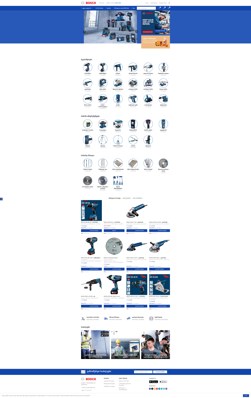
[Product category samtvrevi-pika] (102, 165)
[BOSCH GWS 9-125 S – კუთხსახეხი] (136, 246)
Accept (246, 395)
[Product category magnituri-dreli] (163, 70)
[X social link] (152, 389)
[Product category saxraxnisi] (87, 70)
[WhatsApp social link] (162, 389)
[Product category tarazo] (133, 142)
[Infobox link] (91, 318)
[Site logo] (88, 2)
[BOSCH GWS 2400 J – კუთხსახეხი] (159, 246)
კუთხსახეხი (143, 224)
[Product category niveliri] (118, 126)
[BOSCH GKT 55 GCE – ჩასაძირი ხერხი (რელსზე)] (159, 284)
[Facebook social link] (150, 389)
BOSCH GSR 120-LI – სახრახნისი (112, 222)
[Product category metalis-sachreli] (118, 85)
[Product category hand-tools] (118, 184)
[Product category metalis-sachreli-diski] (163, 166)
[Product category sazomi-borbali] (118, 142)
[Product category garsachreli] (148, 101)
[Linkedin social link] (159, 389)
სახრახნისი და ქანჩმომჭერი (88, 224)
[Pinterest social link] (157, 389)
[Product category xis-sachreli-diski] (87, 183)
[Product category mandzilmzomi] (133, 126)
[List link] (110, 381)
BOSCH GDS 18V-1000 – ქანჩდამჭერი (90, 257)
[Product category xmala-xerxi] (87, 101)
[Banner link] (155, 22)
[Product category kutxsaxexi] (87, 85)
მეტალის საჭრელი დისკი (110, 261)
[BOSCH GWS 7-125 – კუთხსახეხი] (136, 210)
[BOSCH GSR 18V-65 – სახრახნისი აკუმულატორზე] (91, 210)
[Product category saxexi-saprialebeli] (102, 102)
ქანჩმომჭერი (98, 261)
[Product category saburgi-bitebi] (87, 165)
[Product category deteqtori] (163, 126)
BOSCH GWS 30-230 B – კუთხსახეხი (158, 222)
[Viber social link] (166, 389)
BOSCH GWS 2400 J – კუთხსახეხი (157, 257)
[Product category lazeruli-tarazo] (87, 126)
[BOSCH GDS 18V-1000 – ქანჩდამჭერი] (91, 246)
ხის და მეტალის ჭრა (154, 298)
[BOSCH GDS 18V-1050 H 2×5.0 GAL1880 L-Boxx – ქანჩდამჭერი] (114, 284)
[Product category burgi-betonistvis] (118, 165)
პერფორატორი (94, 298)
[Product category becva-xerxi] (102, 85)
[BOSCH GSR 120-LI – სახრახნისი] (114, 210)
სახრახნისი (98, 224)
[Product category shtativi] (102, 142)
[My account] (169, 3)
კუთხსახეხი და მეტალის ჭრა (133, 224)
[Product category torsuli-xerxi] (148, 85)
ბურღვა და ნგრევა (85, 298)
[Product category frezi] (118, 101)
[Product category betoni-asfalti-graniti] (102, 184)
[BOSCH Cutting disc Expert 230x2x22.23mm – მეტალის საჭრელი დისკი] (114, 246)
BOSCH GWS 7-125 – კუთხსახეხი (134, 222)
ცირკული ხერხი (164, 298)
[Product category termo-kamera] (148, 126)
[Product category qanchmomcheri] (102, 70)
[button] (91, 230)
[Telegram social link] (164, 389)
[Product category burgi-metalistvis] (133, 165)
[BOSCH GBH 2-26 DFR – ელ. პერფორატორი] (91, 284)
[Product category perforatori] (133, 70)
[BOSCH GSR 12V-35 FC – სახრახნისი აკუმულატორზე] (136, 284)
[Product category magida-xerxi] (163, 85)
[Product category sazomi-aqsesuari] (148, 142)
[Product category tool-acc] (163, 101)
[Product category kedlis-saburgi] (148, 70)
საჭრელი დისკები (108, 259)
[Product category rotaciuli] (102, 126)
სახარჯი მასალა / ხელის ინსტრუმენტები (114, 262)
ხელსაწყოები (84, 259)
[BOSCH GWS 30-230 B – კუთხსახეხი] (159, 210)
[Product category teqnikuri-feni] (133, 101)
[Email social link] (155, 389)
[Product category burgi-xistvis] (148, 165)
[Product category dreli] (118, 70)
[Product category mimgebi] (87, 142)
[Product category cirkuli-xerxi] (133, 85)
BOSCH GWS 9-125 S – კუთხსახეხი (135, 257)
